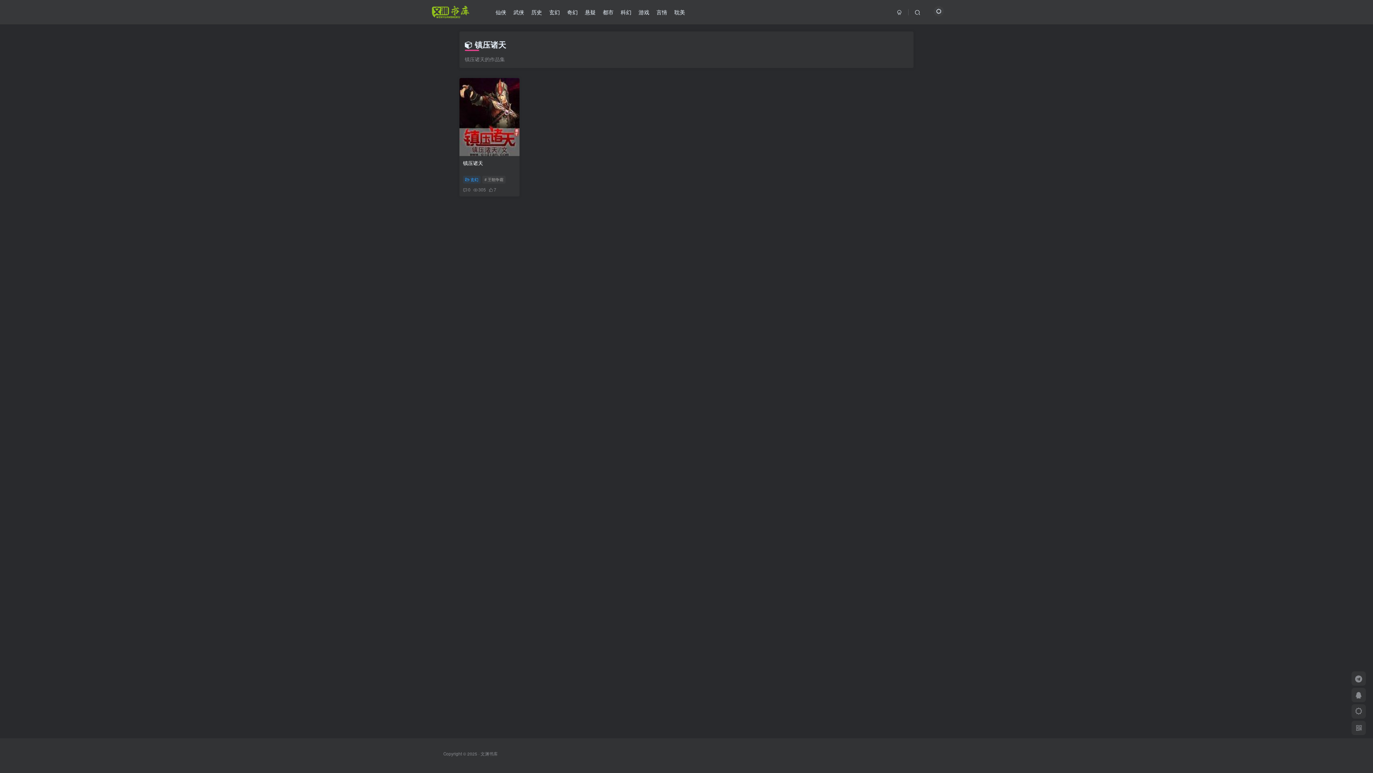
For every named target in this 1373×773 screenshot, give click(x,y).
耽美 (679, 12)
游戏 (644, 12)
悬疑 (590, 12)
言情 (661, 12)
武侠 (518, 12)
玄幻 (554, 12)
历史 (536, 12)
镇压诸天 (473, 162)
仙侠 (501, 12)
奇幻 (572, 12)
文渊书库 (489, 754)
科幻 (626, 12)
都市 (608, 12)
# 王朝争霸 (493, 179)
